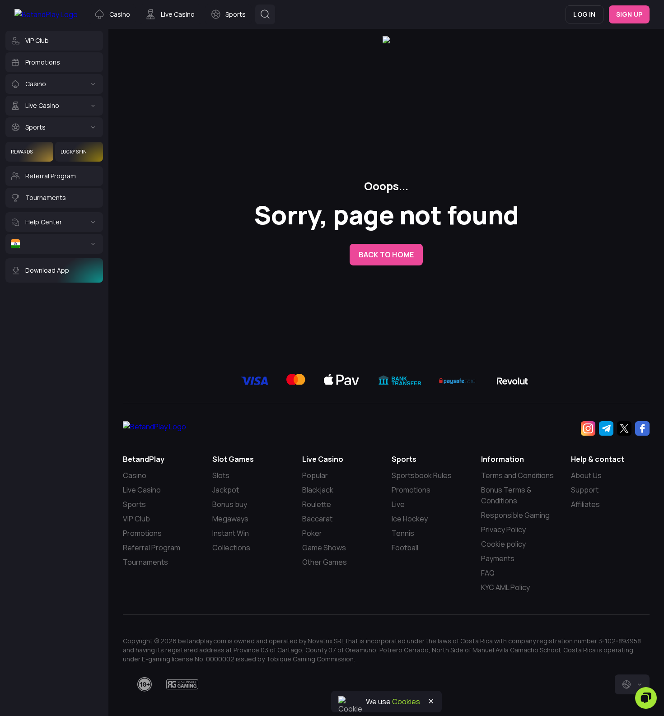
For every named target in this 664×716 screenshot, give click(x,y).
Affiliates (585, 504)
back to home (386, 255)
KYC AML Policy (505, 587)
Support (585, 490)
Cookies (406, 702)
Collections (231, 548)
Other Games (324, 562)
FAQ (488, 573)
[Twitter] (624, 428)
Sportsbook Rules (422, 475)
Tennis (403, 533)
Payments (497, 558)
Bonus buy (229, 504)
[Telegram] (606, 428)
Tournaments (145, 562)
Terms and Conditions (517, 475)
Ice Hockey (410, 519)
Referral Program (151, 548)
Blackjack (317, 490)
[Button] (265, 14)
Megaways (230, 519)
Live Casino (142, 490)
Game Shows (324, 548)
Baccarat (317, 519)
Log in (584, 14)
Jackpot (225, 490)
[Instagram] (588, 428)
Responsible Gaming (515, 515)
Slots (220, 475)
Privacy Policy (503, 530)
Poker (312, 533)
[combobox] (632, 684)
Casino (134, 475)
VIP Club (136, 519)
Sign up (629, 14)
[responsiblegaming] (182, 684)
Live (398, 504)
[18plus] (144, 684)
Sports (134, 504)
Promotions (142, 533)
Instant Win (230, 533)
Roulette (316, 504)
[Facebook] (642, 428)
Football (405, 548)
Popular (315, 475)
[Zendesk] (646, 698)
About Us (586, 475)
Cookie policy (503, 544)
